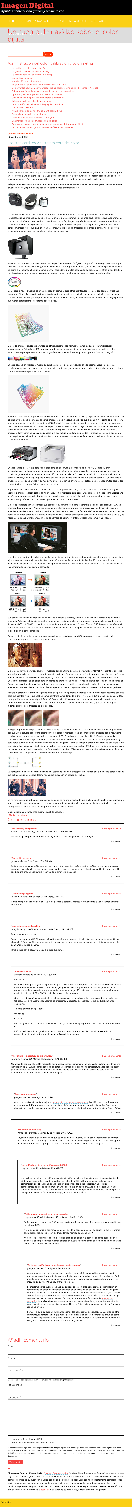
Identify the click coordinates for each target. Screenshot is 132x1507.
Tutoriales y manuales (35, 21)
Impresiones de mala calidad (26, 926)
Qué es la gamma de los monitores (29, 114)
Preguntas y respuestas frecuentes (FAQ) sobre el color (39, 84)
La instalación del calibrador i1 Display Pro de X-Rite (37, 104)
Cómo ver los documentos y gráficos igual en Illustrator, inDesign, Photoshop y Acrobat (55, 88)
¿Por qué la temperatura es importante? (32, 1056)
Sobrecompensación (25, 1094)
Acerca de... (98, 21)
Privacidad (6, 1502)
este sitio (45, 1489)
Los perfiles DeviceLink (23, 107)
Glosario (59, 21)
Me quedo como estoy (29, 1129)
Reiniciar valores (23, 971)
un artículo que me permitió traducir (70, 1102)
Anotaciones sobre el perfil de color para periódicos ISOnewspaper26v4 (47, 124)
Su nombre (13, 1358)
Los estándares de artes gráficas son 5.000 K (45, 1165)
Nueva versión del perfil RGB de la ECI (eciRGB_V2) (37, 111)
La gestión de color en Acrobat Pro (29, 68)
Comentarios (17, 34)
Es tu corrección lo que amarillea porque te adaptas (54, 1265)
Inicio (12, 21)
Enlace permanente (111, 828)
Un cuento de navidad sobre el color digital (33, 117)
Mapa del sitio (78, 21)
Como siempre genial (22, 893)
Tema (10, 1346)
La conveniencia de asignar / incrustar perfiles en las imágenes (42, 127)
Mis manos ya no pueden (24, 828)
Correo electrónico (16, 1370)
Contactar (37, 34)
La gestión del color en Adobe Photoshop (32, 74)
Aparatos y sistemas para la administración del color (37, 94)
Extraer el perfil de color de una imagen (31, 101)
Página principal (15, 1384)
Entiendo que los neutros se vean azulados (46, 1214)
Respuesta (115, 841)
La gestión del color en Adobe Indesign (31, 71)
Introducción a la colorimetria (26, 81)
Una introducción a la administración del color (34, 120)
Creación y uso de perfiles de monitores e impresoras (38, 97)
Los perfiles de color (22, 78)
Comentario (13, 1397)
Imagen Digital (27, 6)
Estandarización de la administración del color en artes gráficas (43, 91)
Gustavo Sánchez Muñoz (20, 133)
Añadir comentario (18, 815)
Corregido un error (21, 858)
